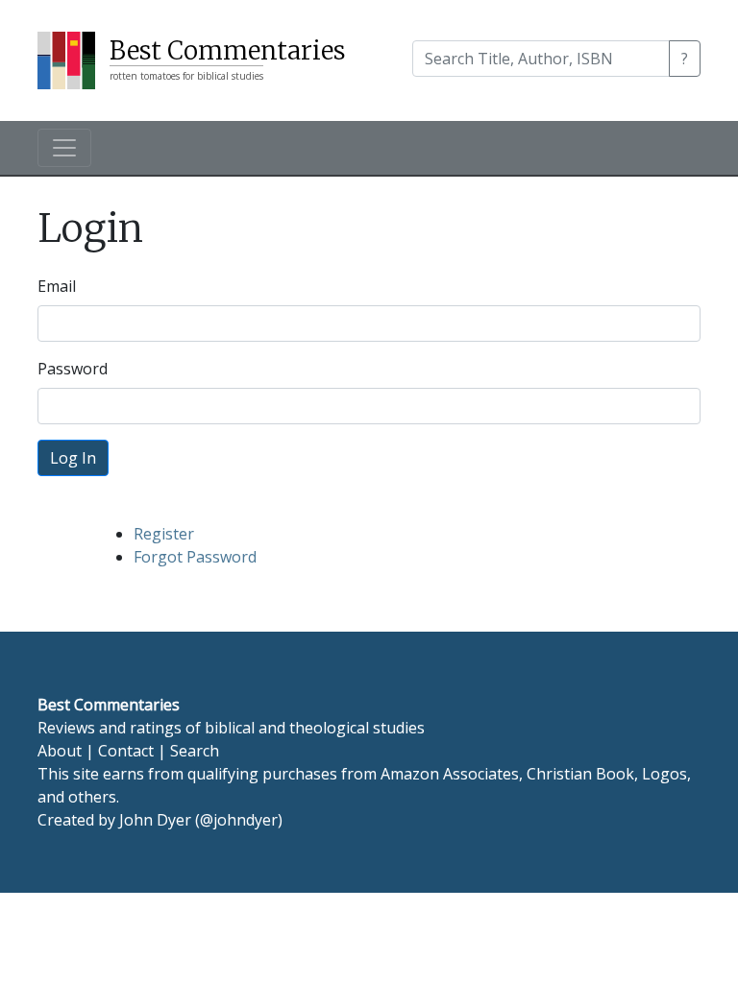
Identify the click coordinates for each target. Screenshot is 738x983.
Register (164, 533)
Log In (73, 457)
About (59, 750)
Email (56, 286)
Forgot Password (195, 556)
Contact (126, 750)
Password (72, 368)
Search (194, 750)
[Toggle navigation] (64, 148)
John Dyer (155, 819)
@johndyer (239, 819)
